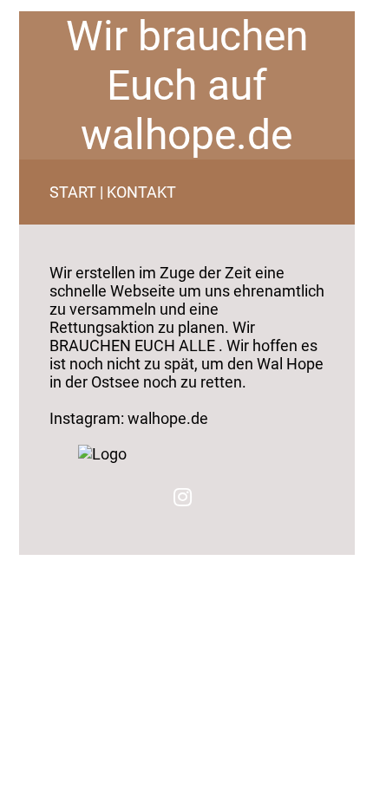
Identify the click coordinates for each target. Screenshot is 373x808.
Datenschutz (60, 561)
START (72, 192)
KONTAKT (141, 192)
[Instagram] (182, 497)
